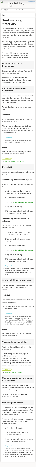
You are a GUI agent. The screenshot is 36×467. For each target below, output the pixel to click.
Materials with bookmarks (13, 372)
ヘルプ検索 (17, 9)
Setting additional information (14, 161)
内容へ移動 (31, 1)
